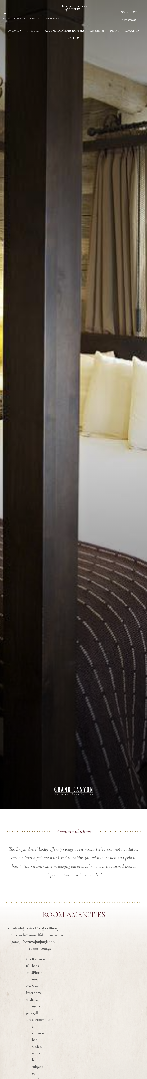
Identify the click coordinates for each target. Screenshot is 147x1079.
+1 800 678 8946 (128, 20)
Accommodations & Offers (64, 30)
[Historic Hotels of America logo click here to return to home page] (73, 9)
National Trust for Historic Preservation (21, 18)
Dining (115, 30)
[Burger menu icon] (5, 12)
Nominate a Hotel (52, 18)
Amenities (97, 30)
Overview (15, 30)
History (33, 30)
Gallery (74, 38)
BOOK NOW (128, 12)
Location (132, 30)
